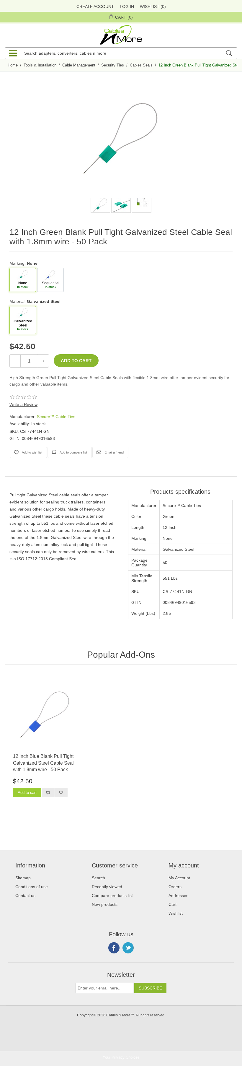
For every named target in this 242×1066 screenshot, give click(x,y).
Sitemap (23, 877)
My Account (179, 877)
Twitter (128, 947)
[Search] (229, 53)
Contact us (25, 895)
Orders (175, 886)
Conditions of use (31, 886)
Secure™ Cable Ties (56, 416)
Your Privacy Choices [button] (121, 1057)
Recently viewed (107, 886)
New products (104, 904)
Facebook (114, 947)
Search (98, 877)
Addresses (178, 895)
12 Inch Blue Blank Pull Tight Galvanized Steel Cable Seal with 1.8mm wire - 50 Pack (43, 763)
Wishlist (176, 913)
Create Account (95, 6)
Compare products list (112, 895)
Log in (127, 6)
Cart (172, 904)
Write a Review (23, 404)
